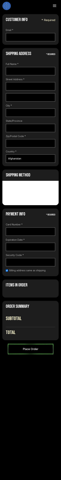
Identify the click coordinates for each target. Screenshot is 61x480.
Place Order (30, 349)
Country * (11, 151)
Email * (9, 30)
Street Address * (15, 79)
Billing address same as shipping (27, 270)
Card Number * (14, 224)
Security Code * (15, 255)
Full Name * (12, 64)
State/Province (14, 121)
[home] (24, 6)
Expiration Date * (15, 239)
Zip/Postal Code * (16, 136)
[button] (54, 6)
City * (9, 105)
